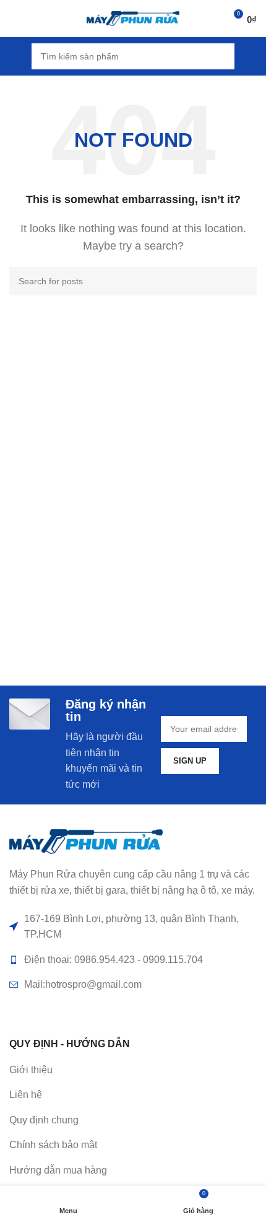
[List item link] (133, 1095)
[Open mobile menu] (14, 56)
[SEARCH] (221, 56)
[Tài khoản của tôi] (252, 56)
